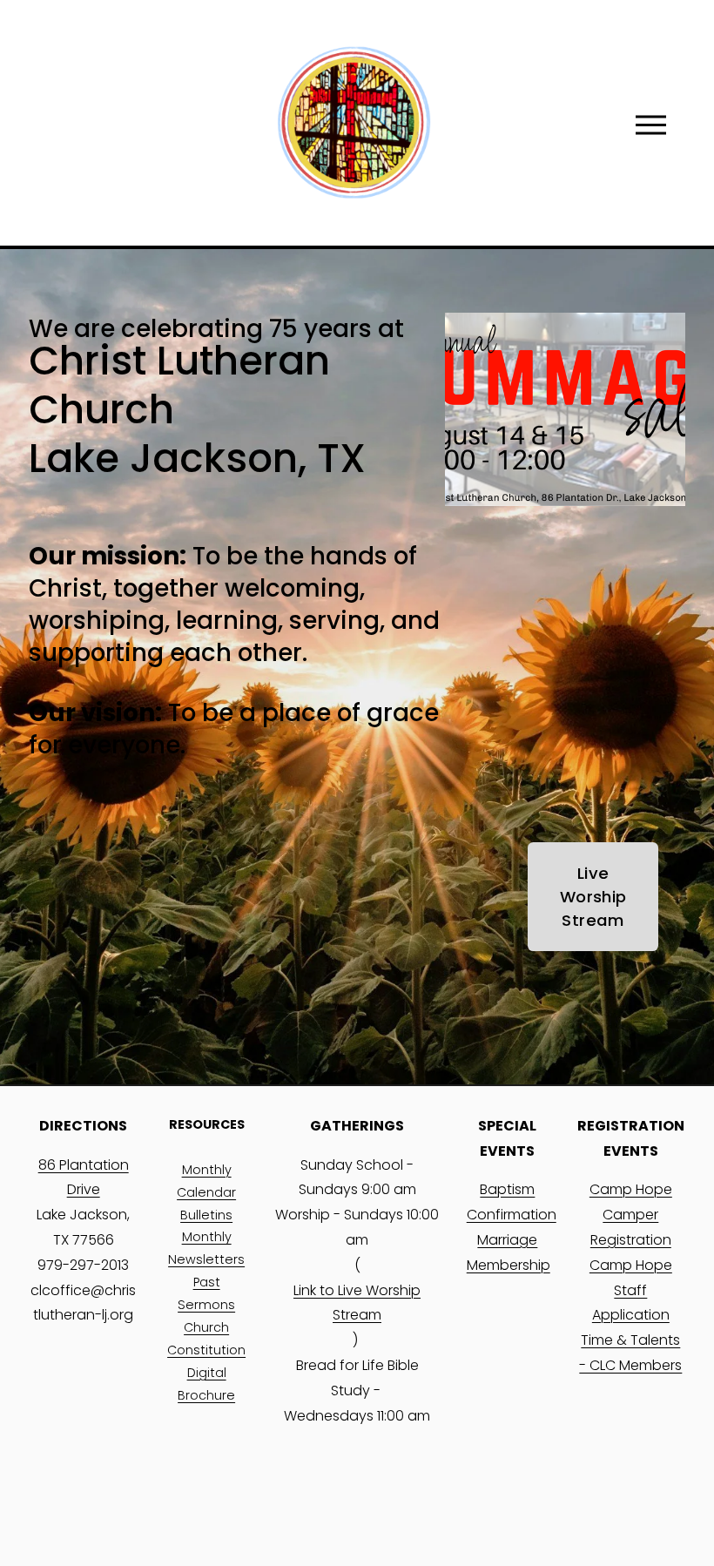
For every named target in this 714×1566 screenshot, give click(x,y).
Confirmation (511, 1215)
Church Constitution (206, 1339)
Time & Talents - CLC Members (630, 1352)
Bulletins (206, 1215)
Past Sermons (206, 1293)
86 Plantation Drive (83, 1177)
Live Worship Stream (593, 896)
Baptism (507, 1189)
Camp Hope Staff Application (630, 1290)
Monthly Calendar (206, 1181)
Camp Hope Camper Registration (630, 1214)
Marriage (507, 1240)
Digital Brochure (206, 1384)
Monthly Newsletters (206, 1248)
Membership (508, 1265)
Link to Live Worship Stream (357, 1303)
